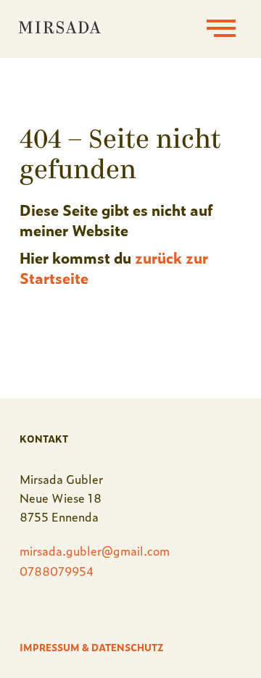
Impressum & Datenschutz (92, 647)
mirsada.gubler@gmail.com (95, 550)
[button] (221, 29)
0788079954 (57, 570)
